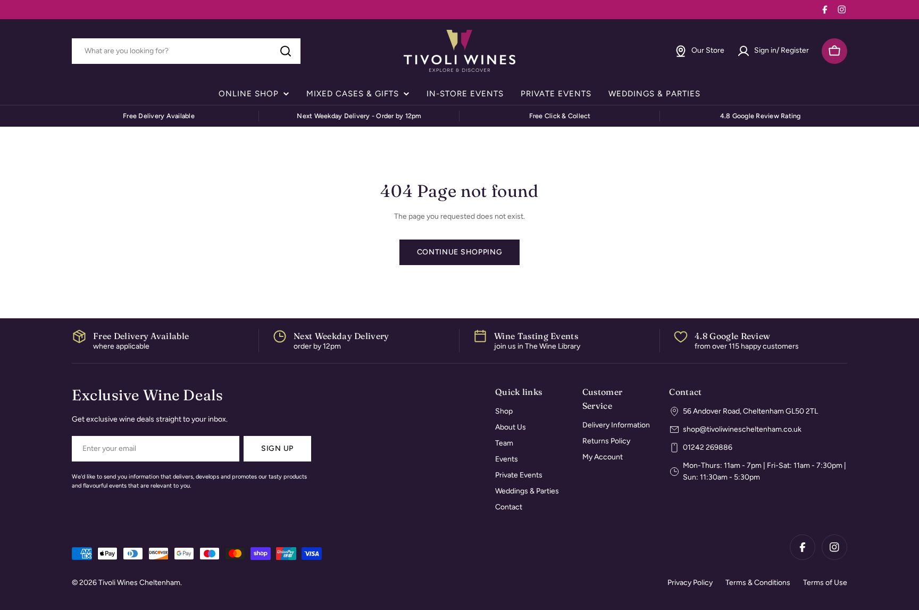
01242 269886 (707, 447)
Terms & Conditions (757, 582)
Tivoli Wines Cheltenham (139, 582)
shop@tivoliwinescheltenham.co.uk (742, 429)
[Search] (285, 51)
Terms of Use (825, 582)
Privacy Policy (690, 582)
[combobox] (186, 51)
